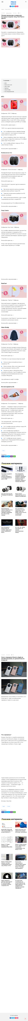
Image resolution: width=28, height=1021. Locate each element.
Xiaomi (9, 806)
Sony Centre (7, 86)
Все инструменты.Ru (9, 91)
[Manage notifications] (25, 1019)
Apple (4, 806)
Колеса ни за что (8, 84)
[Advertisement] (14, 63)
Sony (3, 450)
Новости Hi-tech (9, 13)
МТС (6, 83)
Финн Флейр (7, 89)
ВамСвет (7, 88)
